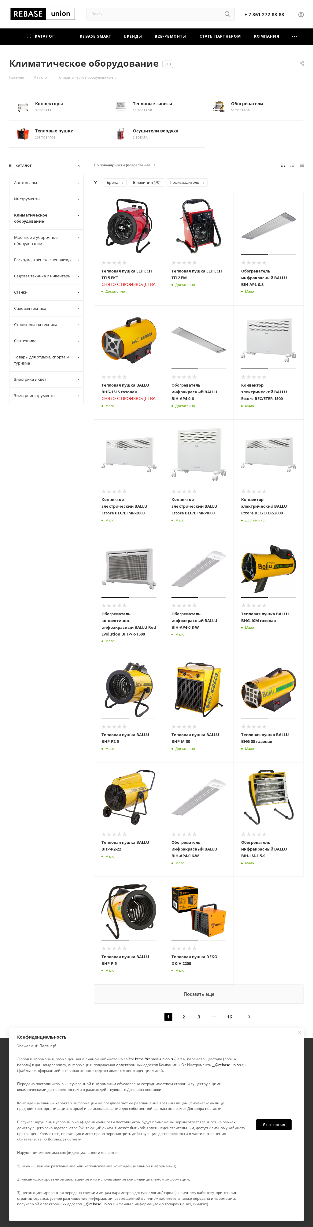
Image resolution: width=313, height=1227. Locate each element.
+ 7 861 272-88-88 (264, 14)
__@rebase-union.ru (228, 1064)
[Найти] (227, 14)
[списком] (292, 165)
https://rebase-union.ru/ (155, 1059)
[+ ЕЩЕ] (294, 36)
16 (229, 1017)
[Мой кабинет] (301, 15)
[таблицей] (302, 165)
